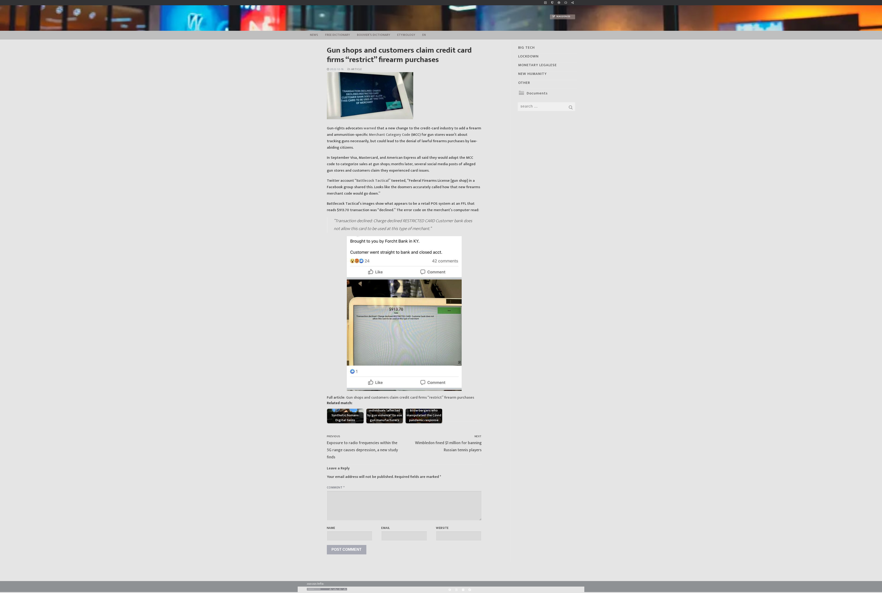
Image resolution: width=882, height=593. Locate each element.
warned (370, 128)
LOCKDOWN (528, 56)
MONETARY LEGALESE (537, 65)
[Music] (545, 2)
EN (424, 34)
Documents (537, 93)
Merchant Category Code (389, 135)
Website (442, 528)
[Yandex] (463, 590)
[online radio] (565, 2)
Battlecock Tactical (372, 181)
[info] (559, 2)
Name (331, 528)
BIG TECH (526, 48)
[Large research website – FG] (572, 2)
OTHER (524, 83)
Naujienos (563, 16)
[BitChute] (456, 590)
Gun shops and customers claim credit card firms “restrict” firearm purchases (410, 397)
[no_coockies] (552, 2)
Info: (320, 583)
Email (385, 528)
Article (356, 69)
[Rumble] (449, 590)
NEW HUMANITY (532, 74)
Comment (336, 487)
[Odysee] (470, 590)
